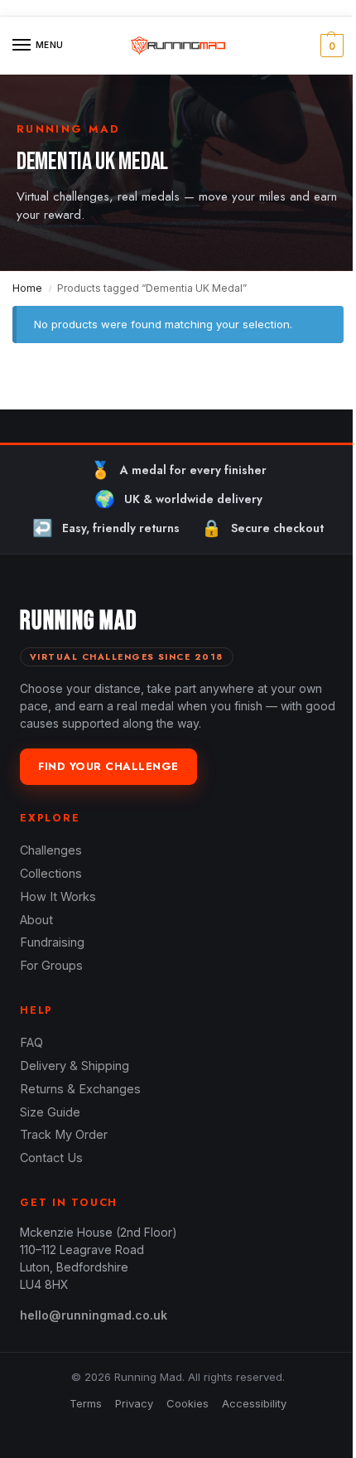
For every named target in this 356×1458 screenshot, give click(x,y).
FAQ (31, 1042)
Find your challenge (108, 766)
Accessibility (254, 1403)
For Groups (51, 965)
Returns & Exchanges (80, 1089)
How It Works (58, 896)
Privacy (134, 1403)
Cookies (187, 1403)
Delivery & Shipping (74, 1065)
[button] (330, 45)
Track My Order (64, 1134)
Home (27, 288)
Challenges (51, 850)
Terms (86, 1403)
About (36, 920)
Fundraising (52, 942)
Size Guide (50, 1112)
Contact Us (51, 1157)
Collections (51, 873)
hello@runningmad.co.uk (93, 1315)
